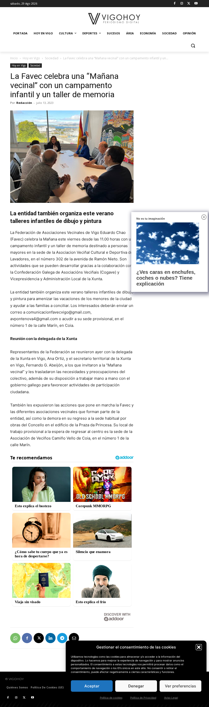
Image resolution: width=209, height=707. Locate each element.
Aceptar (91, 686)
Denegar (136, 686)
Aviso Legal (171, 697)
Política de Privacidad (143, 697)
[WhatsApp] (15, 638)
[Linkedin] (50, 638)
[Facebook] (175, 4)
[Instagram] (182, 4)
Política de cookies (111, 697)
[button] (198, 647)
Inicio (14, 58)
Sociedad (51, 58)
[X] (189, 4)
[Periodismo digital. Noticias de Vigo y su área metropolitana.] (114, 18)
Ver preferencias (180, 686)
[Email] (74, 638)
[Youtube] (196, 4)
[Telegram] (62, 638)
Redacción (24, 103)
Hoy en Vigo (31, 58)
